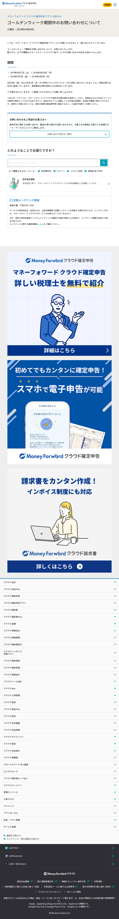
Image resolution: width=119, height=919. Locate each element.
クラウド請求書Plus (13, 616)
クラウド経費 (10, 623)
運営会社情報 (23, 881)
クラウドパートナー (13, 785)
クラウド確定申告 (12, 595)
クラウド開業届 (11, 757)
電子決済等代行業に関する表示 (96, 886)
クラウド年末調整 (12, 723)
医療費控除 (46, 170)
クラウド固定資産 (12, 660)
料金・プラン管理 (12, 819)
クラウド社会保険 (12, 729)
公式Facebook (15, 855)
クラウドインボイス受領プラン (13, 652)
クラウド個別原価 (12, 667)
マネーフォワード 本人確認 (16, 764)
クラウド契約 (10, 743)
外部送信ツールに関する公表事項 (59, 886)
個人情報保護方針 (45, 881)
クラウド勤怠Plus (12, 709)
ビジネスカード (11, 771)
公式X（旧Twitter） (18, 863)
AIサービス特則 (74, 891)
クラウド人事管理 (12, 695)
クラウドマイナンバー (14, 736)
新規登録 (107, 5)
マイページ (9, 806)
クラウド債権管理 (12, 637)
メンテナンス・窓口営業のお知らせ (23, 838)
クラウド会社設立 (12, 750)
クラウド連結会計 (12, 674)
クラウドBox (9, 688)
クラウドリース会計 (13, 681)
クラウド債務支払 (12, 630)
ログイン (61, 170)
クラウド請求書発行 (13, 644)
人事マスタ (9, 799)
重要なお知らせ (14, 835)
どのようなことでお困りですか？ (31, 150)
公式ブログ (14, 847)
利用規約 (98, 881)
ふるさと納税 (76, 170)
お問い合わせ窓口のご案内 (59, 134)
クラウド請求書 (11, 609)
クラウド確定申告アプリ (15, 602)
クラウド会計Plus (12, 589)
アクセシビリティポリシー (50, 891)
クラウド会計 (10, 582)
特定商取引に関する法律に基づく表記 (22, 886)
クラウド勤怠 (10, 702)
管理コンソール (11, 792)
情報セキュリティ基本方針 (74, 881)
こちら (41, 224)
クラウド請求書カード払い (16, 778)
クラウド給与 (10, 716)
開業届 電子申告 (95, 170)
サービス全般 (10, 826)
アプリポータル (11, 812)
